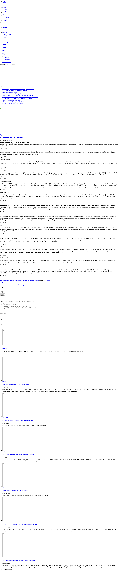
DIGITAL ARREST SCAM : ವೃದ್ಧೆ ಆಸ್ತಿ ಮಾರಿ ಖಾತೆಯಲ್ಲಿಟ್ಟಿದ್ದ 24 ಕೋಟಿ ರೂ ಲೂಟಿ (17, 98)
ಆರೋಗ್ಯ (4, 10)
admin (9, 140)
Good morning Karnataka (5, 84)
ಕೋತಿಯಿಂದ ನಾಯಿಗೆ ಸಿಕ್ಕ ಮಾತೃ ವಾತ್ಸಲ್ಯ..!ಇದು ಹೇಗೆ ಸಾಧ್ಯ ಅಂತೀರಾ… (15, 490)
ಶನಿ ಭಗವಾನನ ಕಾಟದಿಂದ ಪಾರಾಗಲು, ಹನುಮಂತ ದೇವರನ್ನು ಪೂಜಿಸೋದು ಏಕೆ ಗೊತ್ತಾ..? (18, 420)
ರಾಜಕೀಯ (7, 17)
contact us (4, 4)
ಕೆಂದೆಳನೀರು (4, 348)
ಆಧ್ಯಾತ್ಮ (6, 9)
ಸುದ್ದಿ (3, 15)
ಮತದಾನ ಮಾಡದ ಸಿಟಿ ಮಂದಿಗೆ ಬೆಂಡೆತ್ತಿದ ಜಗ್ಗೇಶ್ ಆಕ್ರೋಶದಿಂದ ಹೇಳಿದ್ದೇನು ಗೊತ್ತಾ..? (18, 454)
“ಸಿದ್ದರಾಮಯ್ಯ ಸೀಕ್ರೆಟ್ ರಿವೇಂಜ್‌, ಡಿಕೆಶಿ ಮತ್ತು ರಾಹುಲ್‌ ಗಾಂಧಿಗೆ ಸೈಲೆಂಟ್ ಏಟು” (16, 93)
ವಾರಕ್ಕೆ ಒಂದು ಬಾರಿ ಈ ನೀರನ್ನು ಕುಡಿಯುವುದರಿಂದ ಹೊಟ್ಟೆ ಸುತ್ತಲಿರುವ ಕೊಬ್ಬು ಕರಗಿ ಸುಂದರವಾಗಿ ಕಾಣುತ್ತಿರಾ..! (19, 280)
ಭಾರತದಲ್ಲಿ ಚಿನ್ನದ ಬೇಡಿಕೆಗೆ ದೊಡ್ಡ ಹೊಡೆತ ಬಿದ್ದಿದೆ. (11, 100)
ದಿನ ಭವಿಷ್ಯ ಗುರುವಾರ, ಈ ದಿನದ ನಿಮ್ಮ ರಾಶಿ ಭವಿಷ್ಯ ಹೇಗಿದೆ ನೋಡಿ (12, 137)
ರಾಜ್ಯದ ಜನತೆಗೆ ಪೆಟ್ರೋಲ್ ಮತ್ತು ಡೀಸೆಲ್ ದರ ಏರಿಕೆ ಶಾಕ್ (12, 103)
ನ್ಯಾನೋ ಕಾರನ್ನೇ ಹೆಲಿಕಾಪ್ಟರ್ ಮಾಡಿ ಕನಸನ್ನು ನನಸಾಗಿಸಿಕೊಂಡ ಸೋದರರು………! (17, 384)
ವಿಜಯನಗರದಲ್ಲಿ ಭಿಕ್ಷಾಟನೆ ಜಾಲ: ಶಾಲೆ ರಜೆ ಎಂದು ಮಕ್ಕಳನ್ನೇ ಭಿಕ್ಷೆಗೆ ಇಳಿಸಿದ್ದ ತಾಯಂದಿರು (18, 89)
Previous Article (3, 278)
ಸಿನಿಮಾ (3, 12)
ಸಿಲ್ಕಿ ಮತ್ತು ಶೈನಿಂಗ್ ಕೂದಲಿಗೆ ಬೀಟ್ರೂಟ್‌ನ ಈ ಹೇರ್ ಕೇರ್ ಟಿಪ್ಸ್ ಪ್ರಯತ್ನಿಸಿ (15, 101)
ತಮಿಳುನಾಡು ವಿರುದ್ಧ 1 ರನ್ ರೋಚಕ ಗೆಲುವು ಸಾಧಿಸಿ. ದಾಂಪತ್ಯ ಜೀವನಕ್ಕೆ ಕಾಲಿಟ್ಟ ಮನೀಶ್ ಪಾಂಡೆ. (19, 524)
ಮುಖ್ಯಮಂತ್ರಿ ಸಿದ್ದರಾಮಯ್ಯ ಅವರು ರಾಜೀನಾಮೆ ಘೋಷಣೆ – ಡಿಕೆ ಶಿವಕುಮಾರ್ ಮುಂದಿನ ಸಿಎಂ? (19, 95)
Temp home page (5, 20)
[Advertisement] (59, 74)
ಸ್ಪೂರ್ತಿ (3, 14)
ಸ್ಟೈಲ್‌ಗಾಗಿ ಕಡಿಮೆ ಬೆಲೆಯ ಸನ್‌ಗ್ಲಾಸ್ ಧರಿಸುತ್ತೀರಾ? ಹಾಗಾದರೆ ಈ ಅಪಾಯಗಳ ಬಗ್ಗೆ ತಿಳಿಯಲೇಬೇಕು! (20, 97)
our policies (4, 3)
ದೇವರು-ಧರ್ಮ (5, 417)
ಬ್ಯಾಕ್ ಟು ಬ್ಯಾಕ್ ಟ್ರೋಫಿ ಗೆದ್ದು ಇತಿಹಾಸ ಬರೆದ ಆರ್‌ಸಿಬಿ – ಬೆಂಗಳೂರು (14, 90)
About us (4, 2)
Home (3, 1)
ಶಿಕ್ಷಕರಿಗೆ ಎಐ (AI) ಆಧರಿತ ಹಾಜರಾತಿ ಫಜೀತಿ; (10, 92)
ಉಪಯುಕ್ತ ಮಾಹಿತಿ (5, 6)
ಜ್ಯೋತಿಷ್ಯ (4, 7)
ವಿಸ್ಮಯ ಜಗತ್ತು (7, 18)
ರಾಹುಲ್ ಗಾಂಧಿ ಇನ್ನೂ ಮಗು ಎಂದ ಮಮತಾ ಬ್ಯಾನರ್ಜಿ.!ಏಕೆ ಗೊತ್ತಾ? (12, 284)
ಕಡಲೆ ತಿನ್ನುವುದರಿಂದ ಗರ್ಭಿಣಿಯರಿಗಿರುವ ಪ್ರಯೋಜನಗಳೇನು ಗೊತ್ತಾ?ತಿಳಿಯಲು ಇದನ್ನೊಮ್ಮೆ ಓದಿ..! (19, 560)
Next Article (2, 282)
